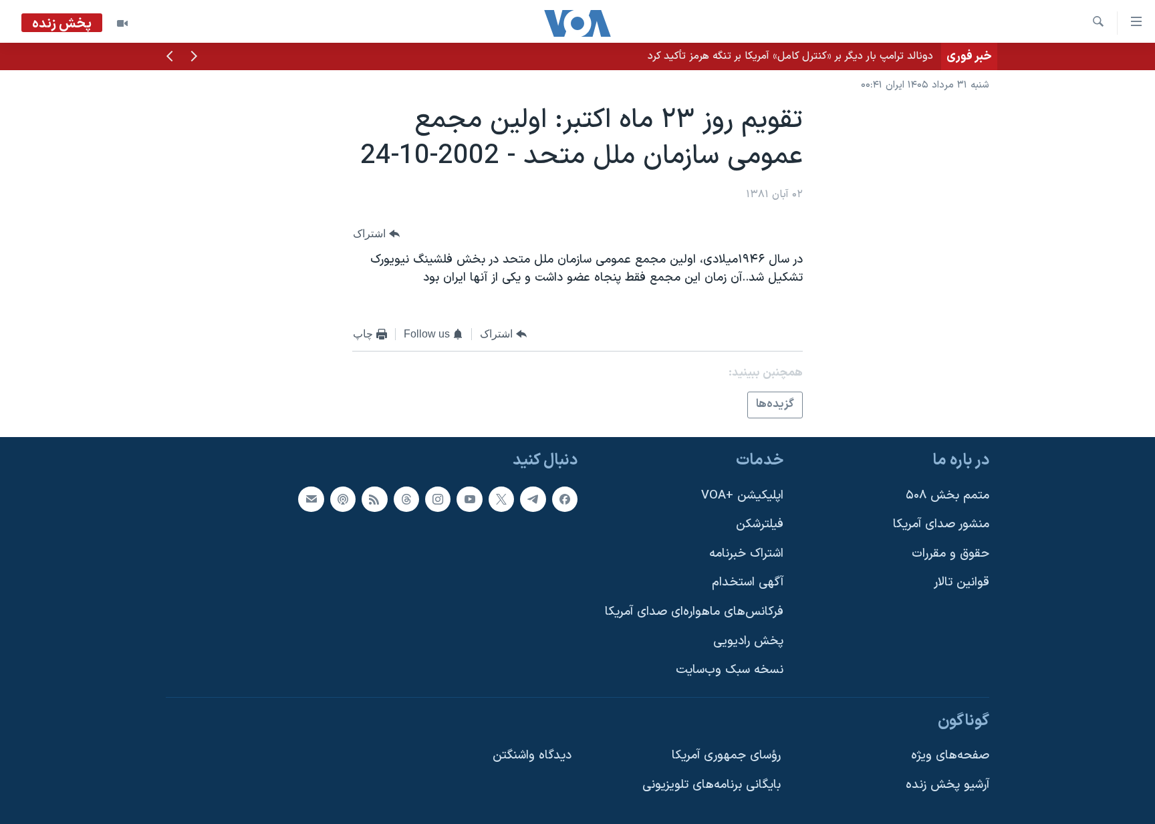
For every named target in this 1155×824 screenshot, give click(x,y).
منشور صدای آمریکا (941, 524)
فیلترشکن (759, 524)
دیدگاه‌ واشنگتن (532, 755)
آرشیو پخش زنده (947, 785)
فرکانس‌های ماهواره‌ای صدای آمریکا (694, 612)
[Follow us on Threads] (406, 499)
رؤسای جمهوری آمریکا (726, 755)
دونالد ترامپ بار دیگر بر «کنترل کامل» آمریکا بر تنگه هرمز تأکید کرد (790, 56)
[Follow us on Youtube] (469, 499)
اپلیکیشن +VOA (742, 496)
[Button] (376, 234)
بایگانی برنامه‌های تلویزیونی (711, 785)
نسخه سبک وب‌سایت (729, 670)
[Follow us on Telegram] (532, 499)
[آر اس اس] (374, 499)
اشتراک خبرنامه (746, 554)
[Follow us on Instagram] (438, 499)
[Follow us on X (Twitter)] (501, 499)
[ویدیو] (122, 23)
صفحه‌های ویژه (950, 755)
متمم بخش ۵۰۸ (947, 496)
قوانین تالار (961, 582)
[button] (194, 57)
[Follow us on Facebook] (565, 499)
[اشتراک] (311, 499)
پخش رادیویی (748, 641)
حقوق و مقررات (950, 554)
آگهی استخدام (747, 582)
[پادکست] (343, 499)
